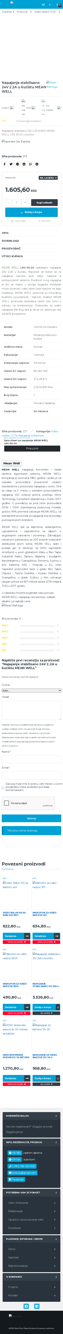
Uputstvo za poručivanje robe (25, 1219)
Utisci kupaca (12, 256)
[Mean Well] (53, 85)
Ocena (6, 684)
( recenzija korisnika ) (28, 121)
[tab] (31, 233)
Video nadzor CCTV (45, 12)
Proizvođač (11, 248)
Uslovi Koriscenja (18, 1202)
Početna (7, 12)
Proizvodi (22, 12)
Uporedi (45, 220)
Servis (11, 1249)
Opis (5, 233)
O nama (13, 1287)
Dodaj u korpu (33, 212)
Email (6, 767)
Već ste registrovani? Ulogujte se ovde (29, 1126)
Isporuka (13, 1257)
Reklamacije (15, 1211)
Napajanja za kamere (31, 435)
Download (10, 240)
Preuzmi (32, 448)
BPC (5, 878)
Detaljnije (10, 936)
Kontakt (13, 1295)
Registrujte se (14, 1132)
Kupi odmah (44, 202)
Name (6, 751)
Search (44, 4)
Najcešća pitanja (18, 1265)
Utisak (5, 697)
